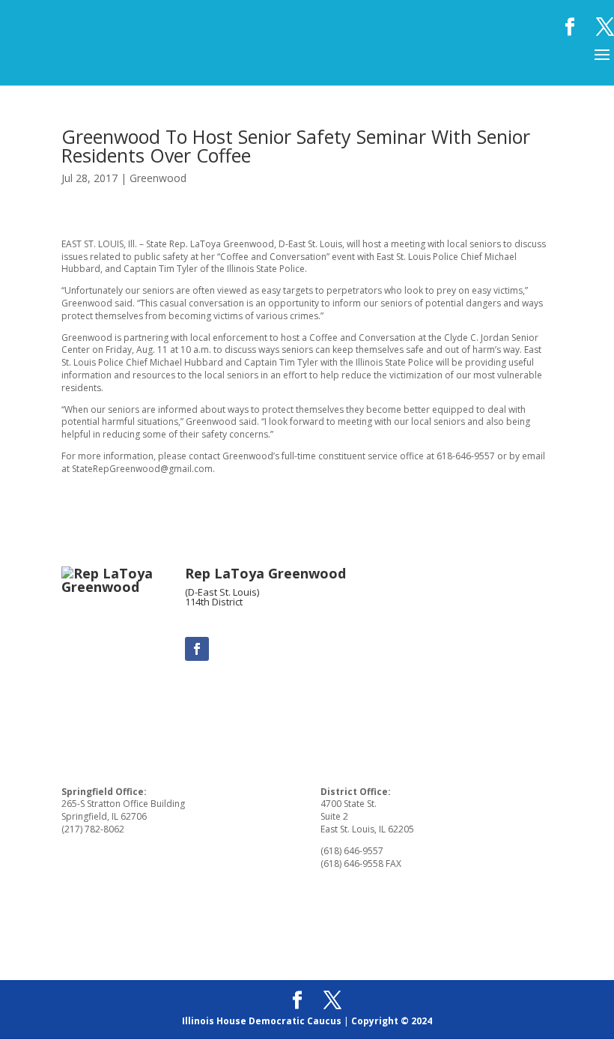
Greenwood (158, 178)
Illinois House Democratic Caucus (261, 1021)
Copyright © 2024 (391, 1021)
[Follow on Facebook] (197, 649)
